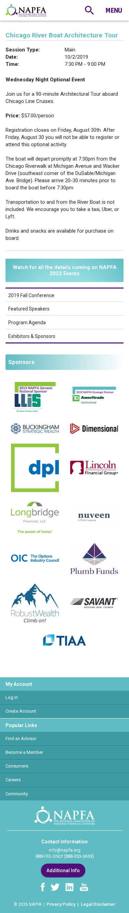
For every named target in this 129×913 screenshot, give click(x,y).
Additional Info (63, 870)
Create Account (21, 711)
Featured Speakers (29, 309)
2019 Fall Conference (31, 295)
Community (17, 793)
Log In (12, 697)
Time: (12, 64)
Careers (13, 779)
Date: (12, 57)
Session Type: (23, 50)
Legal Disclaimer (98, 904)
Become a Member (24, 752)
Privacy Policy (60, 904)
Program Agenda (27, 322)
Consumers (17, 766)
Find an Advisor (21, 738)
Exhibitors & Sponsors (31, 336)
